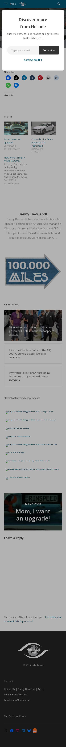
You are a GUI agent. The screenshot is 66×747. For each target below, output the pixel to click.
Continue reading (33, 59)
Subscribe (49, 50)
